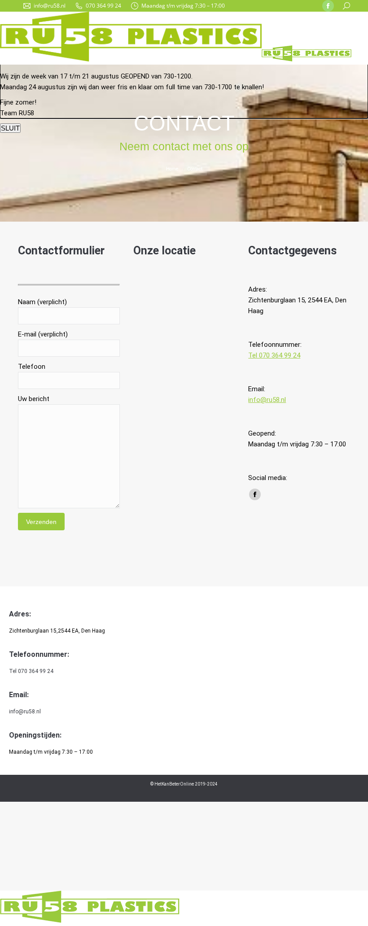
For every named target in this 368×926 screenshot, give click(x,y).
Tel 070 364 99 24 (274, 355)
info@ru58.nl (50, 5)
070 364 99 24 (103, 5)
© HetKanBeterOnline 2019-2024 (184, 784)
